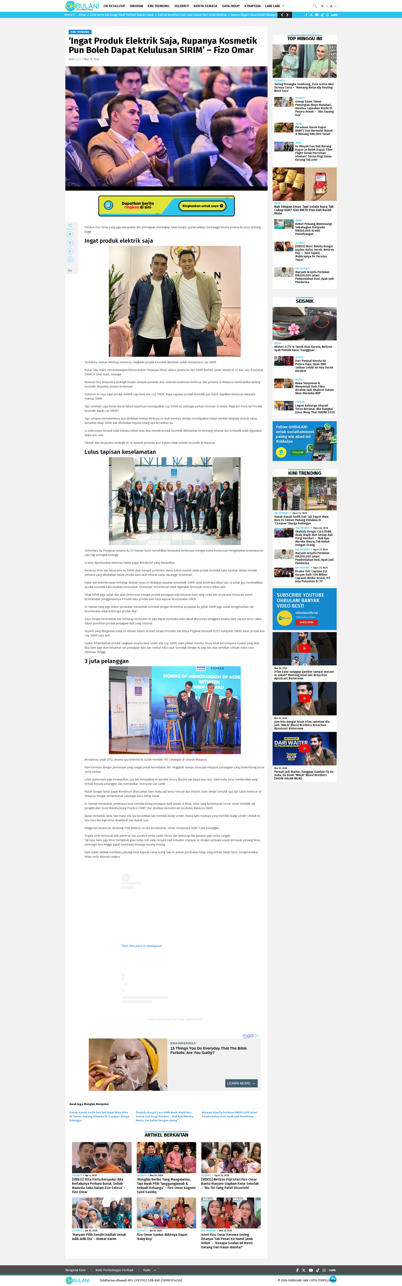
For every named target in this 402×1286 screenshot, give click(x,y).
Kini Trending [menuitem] (158, 6)
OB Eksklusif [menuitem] (114, 6)
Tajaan (298, 123)
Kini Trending (80, 32)
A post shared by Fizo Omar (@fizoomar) (175, 1019)
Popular (300, 402)
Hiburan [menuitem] (136, 6)
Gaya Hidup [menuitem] (231, 6)
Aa (70, 270)
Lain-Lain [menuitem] (272, 6)
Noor (78, 59)
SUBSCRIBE (307, 622)
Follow (297, 452)
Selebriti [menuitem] (181, 6)
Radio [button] (147, 1270)
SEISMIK (299, 357)
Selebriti (77, 1175)
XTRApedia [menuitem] (252, 6)
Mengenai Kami (75, 1270)
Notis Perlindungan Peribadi (114, 1270)
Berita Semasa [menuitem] (205, 6)
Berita (277, 343)
